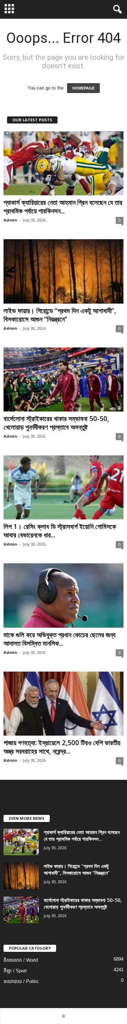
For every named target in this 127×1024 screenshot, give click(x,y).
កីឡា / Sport (15, 970)
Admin (10, 220)
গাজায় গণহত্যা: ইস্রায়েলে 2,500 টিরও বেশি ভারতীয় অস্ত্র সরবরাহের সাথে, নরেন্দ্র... (62, 747)
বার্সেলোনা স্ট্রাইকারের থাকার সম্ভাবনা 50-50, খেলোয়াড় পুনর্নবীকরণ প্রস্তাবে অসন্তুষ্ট (56, 423)
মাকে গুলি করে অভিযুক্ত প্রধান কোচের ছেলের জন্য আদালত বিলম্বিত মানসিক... (59, 639)
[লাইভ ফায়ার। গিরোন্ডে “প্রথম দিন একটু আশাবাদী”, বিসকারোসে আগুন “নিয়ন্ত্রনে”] (63, 271)
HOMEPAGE (83, 88)
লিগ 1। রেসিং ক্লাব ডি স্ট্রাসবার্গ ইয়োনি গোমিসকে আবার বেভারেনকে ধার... (60, 531)
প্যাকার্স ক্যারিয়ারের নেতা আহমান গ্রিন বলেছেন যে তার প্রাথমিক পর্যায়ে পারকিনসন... (63, 206)
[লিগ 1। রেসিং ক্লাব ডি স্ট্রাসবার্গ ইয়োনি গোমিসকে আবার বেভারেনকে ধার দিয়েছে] (63, 487)
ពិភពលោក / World (21, 960)
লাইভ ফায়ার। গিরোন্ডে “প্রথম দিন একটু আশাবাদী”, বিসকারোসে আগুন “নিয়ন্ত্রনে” (60, 315)
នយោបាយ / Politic (21, 981)
